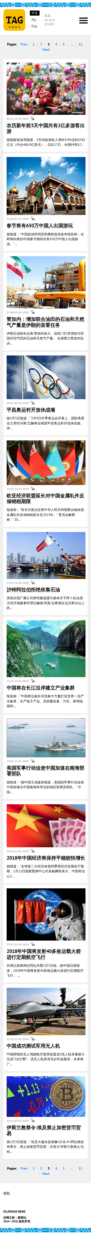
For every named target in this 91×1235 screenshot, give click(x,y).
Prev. (24, 44)
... (71, 44)
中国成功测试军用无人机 (33, 1046)
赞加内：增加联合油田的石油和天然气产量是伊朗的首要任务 (45, 322)
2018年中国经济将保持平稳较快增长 (46, 858)
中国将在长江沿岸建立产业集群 (41, 688)
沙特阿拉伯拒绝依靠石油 (33, 589)
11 (80, 44)
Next (46, 49)
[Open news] (46, 89)
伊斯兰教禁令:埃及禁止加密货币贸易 (44, 1130)
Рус (34, 19)
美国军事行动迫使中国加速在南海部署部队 (45, 771)
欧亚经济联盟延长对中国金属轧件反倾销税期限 (45, 498)
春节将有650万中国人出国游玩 (40, 225)
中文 (35, 13)
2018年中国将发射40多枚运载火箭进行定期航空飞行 (44, 954)
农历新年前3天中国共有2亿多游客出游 (46, 128)
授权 (6, 1193)
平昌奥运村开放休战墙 (31, 410)
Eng (34, 26)
